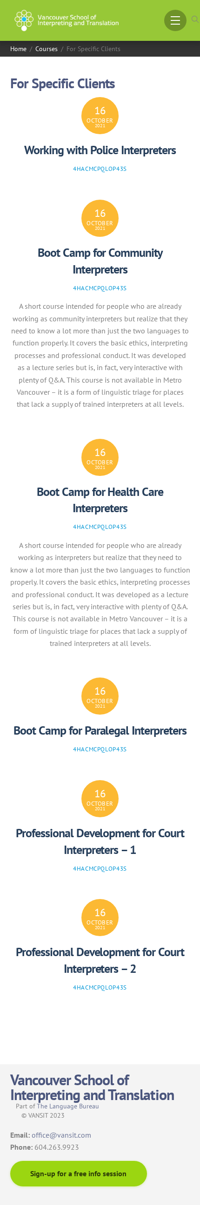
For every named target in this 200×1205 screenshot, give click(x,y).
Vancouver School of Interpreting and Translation (92, 1087)
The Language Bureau (68, 1106)
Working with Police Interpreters (100, 149)
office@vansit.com (61, 1135)
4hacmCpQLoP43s (100, 169)
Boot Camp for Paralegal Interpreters (100, 730)
